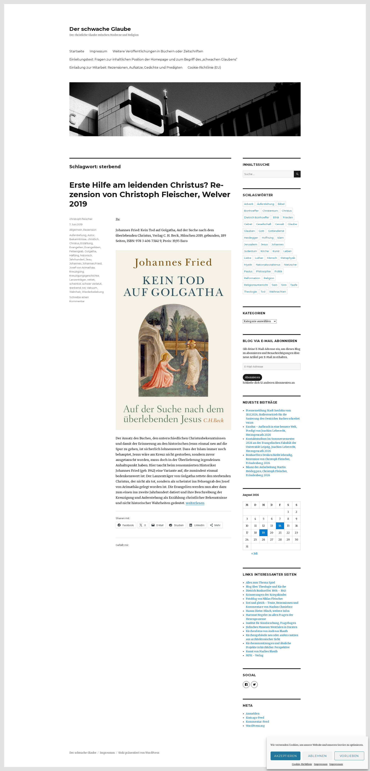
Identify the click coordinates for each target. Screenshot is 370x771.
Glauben (249, 230)
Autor (90, 235)
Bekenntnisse (78, 239)
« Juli (254, 553)
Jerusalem (250, 244)
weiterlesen (195, 503)
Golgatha (90, 251)
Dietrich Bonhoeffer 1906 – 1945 (266, 590)
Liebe (247, 257)
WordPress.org (255, 725)
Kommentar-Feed (257, 721)
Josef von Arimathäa (82, 267)
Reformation (252, 278)
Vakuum (92, 287)
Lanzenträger (77, 279)
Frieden (288, 217)
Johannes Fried (92, 263)
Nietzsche (290, 264)
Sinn (284, 284)
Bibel (281, 203)
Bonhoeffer (251, 210)
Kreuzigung (76, 271)
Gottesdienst (276, 230)
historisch (86, 255)
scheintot (75, 283)
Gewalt (279, 224)
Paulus (248, 271)
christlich (93, 239)
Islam (280, 237)
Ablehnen (317, 756)
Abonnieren (252, 377)
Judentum (250, 251)
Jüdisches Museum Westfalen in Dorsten (271, 627)
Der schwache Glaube (100, 29)
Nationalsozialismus (268, 264)
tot (84, 287)
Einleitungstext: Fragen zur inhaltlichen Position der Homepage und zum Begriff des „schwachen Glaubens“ (153, 59)
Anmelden (252, 713)
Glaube (292, 224)
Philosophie (263, 271)
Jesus (264, 244)
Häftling (74, 255)
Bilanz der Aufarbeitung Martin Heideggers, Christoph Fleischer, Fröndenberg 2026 (266, 471)
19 (263, 532)
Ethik (276, 217)
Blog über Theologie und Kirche (266, 586)
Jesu (88, 259)
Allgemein (75, 229)
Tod (263, 291)
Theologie (250, 291)
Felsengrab (76, 251)
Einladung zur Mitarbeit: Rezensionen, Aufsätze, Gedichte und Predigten (125, 67)
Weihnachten (277, 291)
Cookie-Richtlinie (302, 764)
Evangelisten (92, 247)
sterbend (75, 287)
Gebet (248, 224)
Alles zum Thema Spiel (260, 582)
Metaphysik (288, 257)
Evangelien (76, 247)
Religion (269, 278)
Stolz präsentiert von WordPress (138, 752)
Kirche (265, 251)
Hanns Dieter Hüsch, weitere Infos (267, 611)
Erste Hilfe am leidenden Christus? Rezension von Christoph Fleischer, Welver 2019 (149, 194)
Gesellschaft (263, 224)
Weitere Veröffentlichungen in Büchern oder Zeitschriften (158, 51)
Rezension (89, 229)
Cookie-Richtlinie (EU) (204, 67)
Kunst (276, 251)
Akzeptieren (285, 756)
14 (280, 525)
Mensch (272, 257)
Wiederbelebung (93, 291)
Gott (261, 230)
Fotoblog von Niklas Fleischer (264, 598)
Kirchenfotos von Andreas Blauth (267, 631)
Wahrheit (75, 291)
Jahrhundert (77, 259)
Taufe (293, 284)
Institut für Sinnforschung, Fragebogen (271, 623)
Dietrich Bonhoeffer (256, 217)
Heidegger (251, 237)
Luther (259, 257)
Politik (278, 271)
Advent (248, 203)
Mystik (248, 264)
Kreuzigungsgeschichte (84, 275)
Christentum (270, 210)
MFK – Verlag (254, 655)
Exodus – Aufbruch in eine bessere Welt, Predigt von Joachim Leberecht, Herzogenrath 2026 (271, 430)
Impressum (320, 764)
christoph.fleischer (80, 218)
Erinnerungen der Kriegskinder (266, 594)
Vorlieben (349, 756)
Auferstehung (77, 235)
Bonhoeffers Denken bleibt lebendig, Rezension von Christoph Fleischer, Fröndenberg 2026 (269, 459)
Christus (74, 243)
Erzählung (86, 243)
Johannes (75, 263)
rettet (91, 279)
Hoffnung (267, 237)
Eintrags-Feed (255, 717)
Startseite (76, 51)
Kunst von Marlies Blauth (262, 651)
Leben (287, 251)
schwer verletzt (92, 283)
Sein (274, 284)
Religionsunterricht (256, 284)
